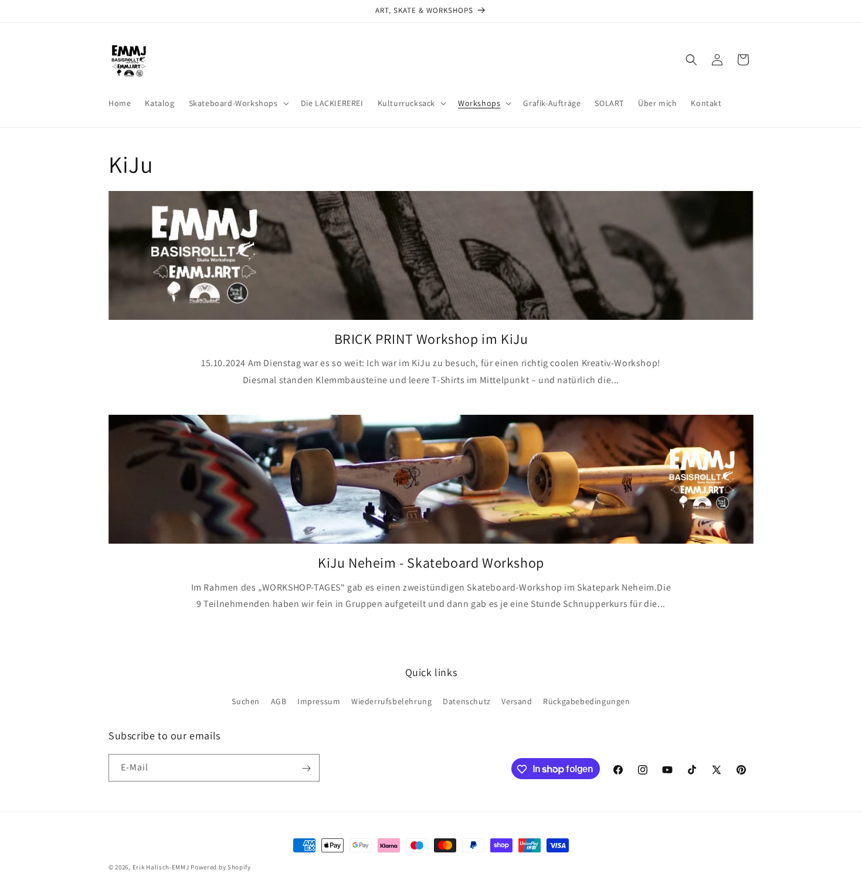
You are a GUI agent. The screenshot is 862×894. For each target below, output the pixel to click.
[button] (238, 103)
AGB (279, 700)
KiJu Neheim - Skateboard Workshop (431, 563)
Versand (516, 700)
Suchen (246, 700)
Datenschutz (467, 700)
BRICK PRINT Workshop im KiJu (431, 339)
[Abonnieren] (306, 768)
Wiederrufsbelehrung (391, 700)
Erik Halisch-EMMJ (161, 867)
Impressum (318, 700)
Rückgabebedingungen (586, 700)
